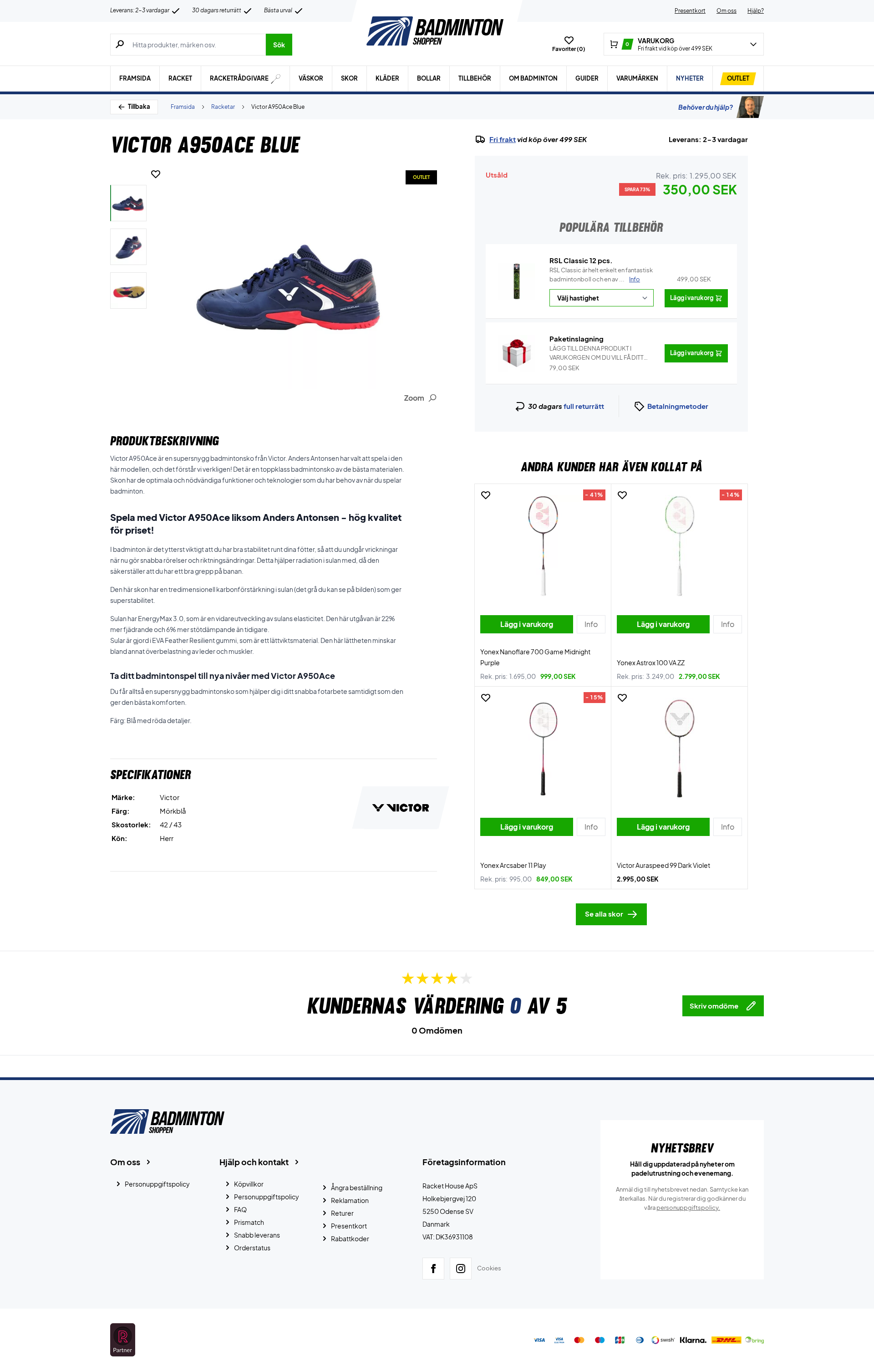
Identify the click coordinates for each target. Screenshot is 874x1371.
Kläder (387, 78)
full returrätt (584, 406)
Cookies (489, 1268)
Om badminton (533, 78)
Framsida (135, 78)
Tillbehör (474, 78)
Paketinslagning (576, 338)
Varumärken (637, 78)
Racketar (223, 106)
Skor (349, 78)
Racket (180, 78)
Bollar (429, 78)
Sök (279, 45)
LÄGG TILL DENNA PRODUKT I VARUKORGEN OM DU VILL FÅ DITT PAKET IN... (596, 353)
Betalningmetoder (677, 406)
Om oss (726, 10)
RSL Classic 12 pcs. (581, 260)
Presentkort (690, 10)
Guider (587, 78)
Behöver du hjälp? (705, 107)
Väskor (311, 78)
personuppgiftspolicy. (688, 1207)
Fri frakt (502, 139)
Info (634, 279)
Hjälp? (755, 10)
